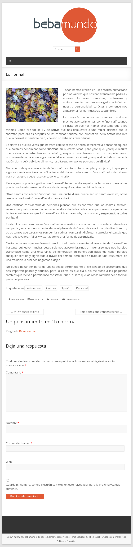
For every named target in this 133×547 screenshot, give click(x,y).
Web (9, 462)
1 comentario (72, 299)
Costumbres (33, 288)
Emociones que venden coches (101, 312)
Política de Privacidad (66, 541)
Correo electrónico (19, 443)
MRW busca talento (24, 312)
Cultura (51, 288)
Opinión (66, 288)
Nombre (12, 423)
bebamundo (17, 299)
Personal (82, 288)
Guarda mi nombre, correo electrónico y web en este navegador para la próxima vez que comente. (63, 487)
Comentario (15, 372)
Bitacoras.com (28, 331)
